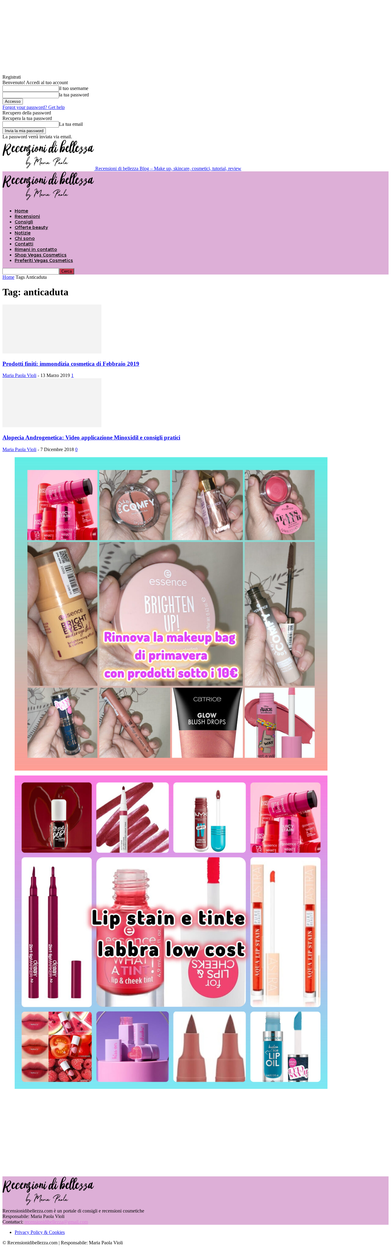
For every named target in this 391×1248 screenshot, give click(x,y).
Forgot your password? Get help (33, 107)
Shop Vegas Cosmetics (41, 255)
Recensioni (27, 216)
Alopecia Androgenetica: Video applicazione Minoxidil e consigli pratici (91, 437)
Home (21, 211)
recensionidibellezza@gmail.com (56, 1221)
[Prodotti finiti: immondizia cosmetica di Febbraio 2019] (51, 351)
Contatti (24, 244)
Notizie (23, 233)
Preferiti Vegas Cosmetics (44, 260)
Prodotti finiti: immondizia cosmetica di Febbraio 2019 (70, 364)
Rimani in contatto (36, 249)
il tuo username (73, 88)
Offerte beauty (31, 227)
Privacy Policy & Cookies (40, 1232)
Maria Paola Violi (19, 375)
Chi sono (25, 238)
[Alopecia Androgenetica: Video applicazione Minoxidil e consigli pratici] (51, 425)
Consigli (24, 222)
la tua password (74, 94)
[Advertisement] (195, 1132)
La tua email (71, 124)
